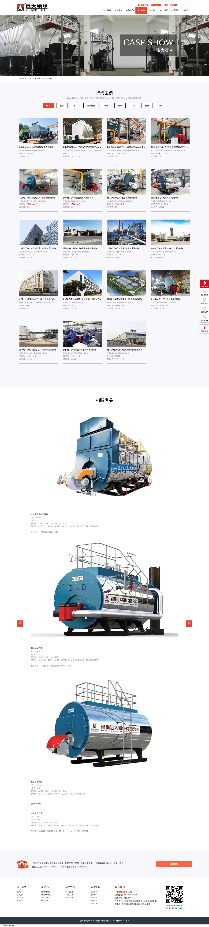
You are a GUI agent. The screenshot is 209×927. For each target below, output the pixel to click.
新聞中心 (152, 10)
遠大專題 (164, 10)
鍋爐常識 (93, 900)
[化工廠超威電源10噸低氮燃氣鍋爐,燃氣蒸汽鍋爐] (126, 334)
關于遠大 (118, 10)
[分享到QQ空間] (170, 908)
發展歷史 (20, 895)
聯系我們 (186, 10)
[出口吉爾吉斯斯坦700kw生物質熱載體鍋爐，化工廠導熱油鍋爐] (82, 131)
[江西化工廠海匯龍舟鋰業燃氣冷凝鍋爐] (82, 334)
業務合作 (20, 900)
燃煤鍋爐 (44, 900)
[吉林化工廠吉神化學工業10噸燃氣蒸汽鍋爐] (38, 232)
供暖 (106, 106)
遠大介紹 (20, 892)
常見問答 (93, 898)
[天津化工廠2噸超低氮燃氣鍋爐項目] (82, 182)
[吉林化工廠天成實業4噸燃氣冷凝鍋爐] (126, 232)
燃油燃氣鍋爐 (46, 895)
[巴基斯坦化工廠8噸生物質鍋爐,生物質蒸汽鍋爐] (82, 283)
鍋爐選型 (175, 10)
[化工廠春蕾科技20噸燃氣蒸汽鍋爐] (170, 283)
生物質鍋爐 (45, 892)
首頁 (29, 79)
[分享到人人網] (179, 908)
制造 (161, 106)
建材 (75, 106)
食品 (62, 106)
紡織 (133, 106)
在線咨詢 (174, 864)
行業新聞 (93, 895)
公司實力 (20, 898)
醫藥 (147, 106)
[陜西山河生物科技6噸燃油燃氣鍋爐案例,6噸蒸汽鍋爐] (170, 131)
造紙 (120, 106)
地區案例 (69, 895)
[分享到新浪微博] (173, 908)
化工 (52, 79)
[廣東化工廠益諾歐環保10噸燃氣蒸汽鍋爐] (126, 283)
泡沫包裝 (91, 106)
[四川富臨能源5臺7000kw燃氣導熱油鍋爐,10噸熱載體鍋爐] (126, 131)
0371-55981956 (128, 898)
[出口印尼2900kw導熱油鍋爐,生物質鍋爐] (38, 131)
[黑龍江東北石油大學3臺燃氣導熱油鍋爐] (82, 232)
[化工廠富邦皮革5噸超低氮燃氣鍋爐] (126, 182)
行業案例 (45, 79)
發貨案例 (69, 898)
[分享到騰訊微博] (176, 908)
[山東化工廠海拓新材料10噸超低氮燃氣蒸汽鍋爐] (38, 283)
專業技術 (93, 903)
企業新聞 (93, 892)
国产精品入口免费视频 (7, 925)
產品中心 (130, 10)
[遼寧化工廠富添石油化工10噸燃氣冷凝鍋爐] (38, 334)
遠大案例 (141, 10)
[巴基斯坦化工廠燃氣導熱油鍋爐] (170, 181)
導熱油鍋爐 (45, 898)
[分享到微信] (181, 908)
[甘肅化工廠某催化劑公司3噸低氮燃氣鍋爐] (38, 182)
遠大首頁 (107, 10)
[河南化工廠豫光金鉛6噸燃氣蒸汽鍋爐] (170, 232)
